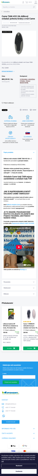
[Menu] (36, 2)
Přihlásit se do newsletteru (11, 382)
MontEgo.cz (23, 269)
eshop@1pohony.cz (10, 404)
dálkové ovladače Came (13, 204)
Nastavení (19, 465)
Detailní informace (7, 71)
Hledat (34, 7)
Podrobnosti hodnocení (24, 22)
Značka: (5, 27)
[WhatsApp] (3, 415)
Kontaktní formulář (10, 422)
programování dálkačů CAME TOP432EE (23, 223)
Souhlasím (19, 471)
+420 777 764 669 (10, 407)
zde (2, 461)
